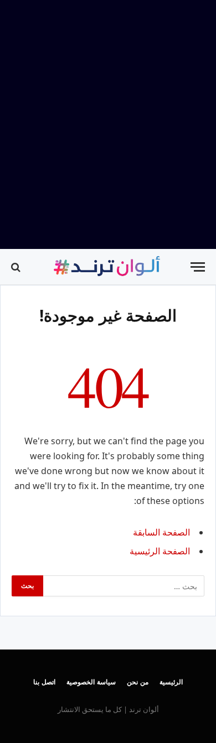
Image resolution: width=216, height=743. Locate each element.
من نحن (137, 682)
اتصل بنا (44, 682)
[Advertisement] (108, 124)
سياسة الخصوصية (91, 682)
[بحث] (17, 266)
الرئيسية (171, 682)
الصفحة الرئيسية (160, 551)
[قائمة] (198, 266)
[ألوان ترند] (108, 267)
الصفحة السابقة (161, 532)
